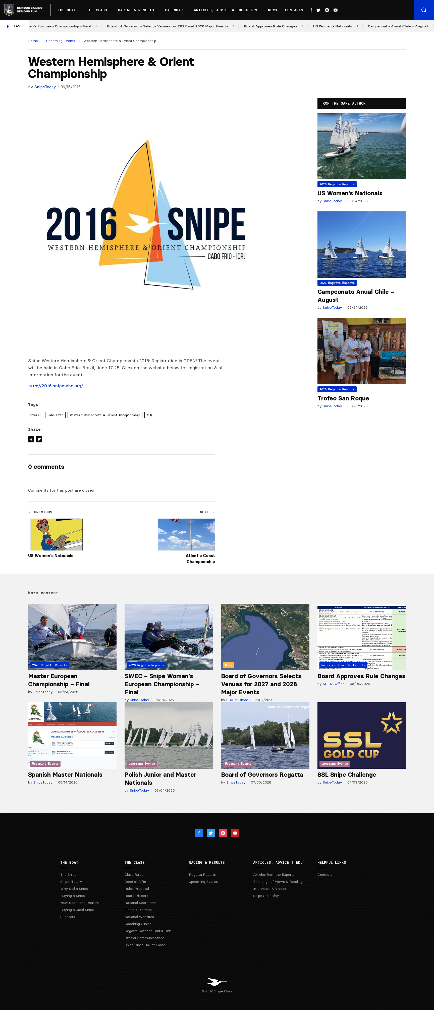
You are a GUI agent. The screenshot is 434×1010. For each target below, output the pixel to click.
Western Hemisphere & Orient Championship (105, 415)
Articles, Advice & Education (225, 10)
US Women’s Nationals (50, 555)
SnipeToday (45, 86)
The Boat (67, 10)
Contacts (294, 10)
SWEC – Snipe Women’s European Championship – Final (162, 684)
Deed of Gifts (135, 881)
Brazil (35, 415)
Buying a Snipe (72, 895)
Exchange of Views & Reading (278, 881)
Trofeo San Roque (343, 398)
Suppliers (67, 916)
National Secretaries (141, 902)
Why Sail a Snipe (74, 888)
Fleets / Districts (138, 909)
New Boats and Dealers (79, 902)
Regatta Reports (202, 874)
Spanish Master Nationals (65, 774)
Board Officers (136, 895)
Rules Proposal (137, 888)
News (272, 10)
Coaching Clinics (138, 924)
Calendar (174, 10)
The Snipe (68, 874)
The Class (97, 10)
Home (33, 40)
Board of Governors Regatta (262, 774)
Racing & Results (136, 10)
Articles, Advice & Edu (278, 862)
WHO (149, 415)
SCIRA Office (236, 700)
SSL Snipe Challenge (346, 774)
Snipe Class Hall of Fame (145, 945)
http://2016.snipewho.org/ (55, 386)
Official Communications (145, 938)
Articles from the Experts (273, 874)
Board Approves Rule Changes (361, 676)
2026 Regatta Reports (337, 184)
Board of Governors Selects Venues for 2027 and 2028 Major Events (261, 684)
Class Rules (134, 874)
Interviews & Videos (269, 888)
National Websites (139, 916)
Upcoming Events (60, 40)
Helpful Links (331, 862)
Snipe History (71, 881)
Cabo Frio (55, 415)
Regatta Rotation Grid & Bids (148, 931)
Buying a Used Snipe (77, 909)
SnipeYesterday (266, 895)
